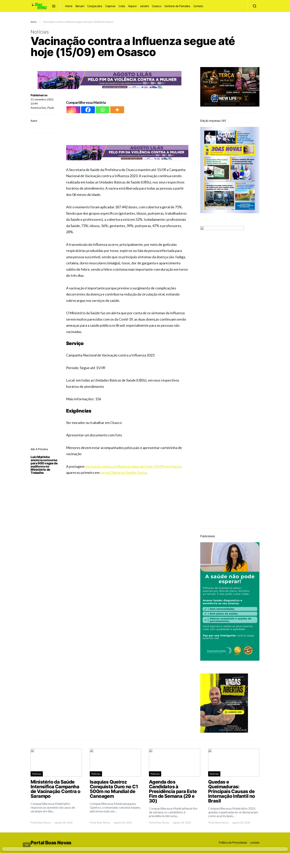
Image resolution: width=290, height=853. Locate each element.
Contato (198, 6)
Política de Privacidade (233, 842)
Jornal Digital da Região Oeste (123, 472)
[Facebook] (88, 109)
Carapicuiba (94, 6)
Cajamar (110, 6)
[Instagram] (73, 109)
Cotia (122, 6)
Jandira (144, 6)
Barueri (80, 6)
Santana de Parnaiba (177, 6)
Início (33, 21)
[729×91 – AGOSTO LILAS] (109, 79)
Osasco (156, 6)
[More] (117, 109)
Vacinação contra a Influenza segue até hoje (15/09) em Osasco (133, 466)
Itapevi (132, 6)
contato (254, 842)
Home (68, 6)
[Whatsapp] (102, 109)
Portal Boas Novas (41, 822)
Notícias (40, 32)
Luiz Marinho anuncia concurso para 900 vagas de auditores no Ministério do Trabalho (44, 465)
